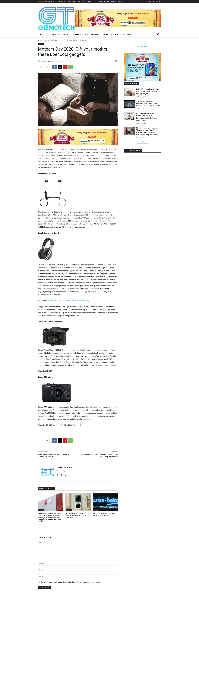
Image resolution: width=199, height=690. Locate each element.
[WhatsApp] (70, 67)
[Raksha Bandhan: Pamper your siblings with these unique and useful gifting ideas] (129, 92)
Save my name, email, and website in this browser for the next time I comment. (70, 582)
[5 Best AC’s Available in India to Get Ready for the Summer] (105, 502)
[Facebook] (147, 1)
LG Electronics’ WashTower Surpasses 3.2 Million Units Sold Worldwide (76, 516)
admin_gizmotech (49, 61)
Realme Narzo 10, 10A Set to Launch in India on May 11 (69, 301)
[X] (153, 1)
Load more (141, 142)
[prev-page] (39, 527)
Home (40, 40)
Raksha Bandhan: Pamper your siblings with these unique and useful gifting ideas (147, 91)
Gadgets (46, 40)
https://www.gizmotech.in (64, 471)
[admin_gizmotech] (39, 61)
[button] (158, 34)
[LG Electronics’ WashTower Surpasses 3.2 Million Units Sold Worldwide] (78, 502)
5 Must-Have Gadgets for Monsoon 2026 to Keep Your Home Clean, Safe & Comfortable (148, 103)
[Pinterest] (65, 67)
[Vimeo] (156, 1)
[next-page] (43, 527)
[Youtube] (159, 1)
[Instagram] (150, 1)
